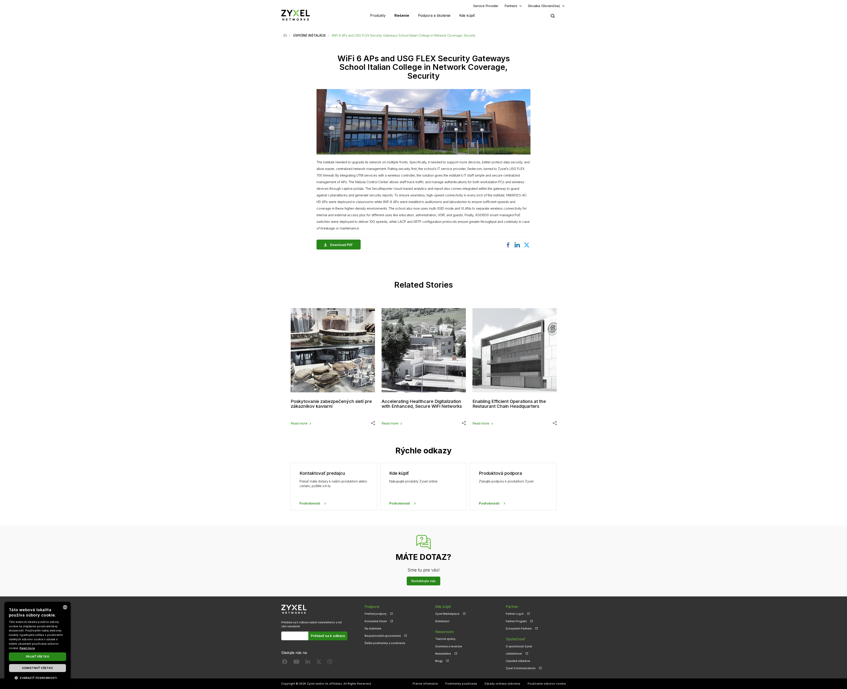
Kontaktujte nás (423, 581)
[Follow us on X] (318, 662)
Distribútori (442, 621)
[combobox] (65, 607)
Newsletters (443, 653)
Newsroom (444, 631)
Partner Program (516, 621)
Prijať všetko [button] (37, 656)
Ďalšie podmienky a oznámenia (385, 643)
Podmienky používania (461, 683)
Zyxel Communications (521, 668)
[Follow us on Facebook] (284, 662)
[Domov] (285, 35)
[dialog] (37, 643)
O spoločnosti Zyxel (519, 646)
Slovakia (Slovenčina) (544, 6)
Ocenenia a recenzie (448, 646)
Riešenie (401, 15)
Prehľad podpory (376, 613)
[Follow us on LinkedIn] (307, 662)
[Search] (552, 15)
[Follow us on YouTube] (296, 662)
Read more (299, 423)
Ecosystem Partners (519, 628)
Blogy (439, 661)
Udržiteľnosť (514, 653)
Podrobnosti (310, 503)
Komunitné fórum (376, 621)
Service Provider (485, 6)
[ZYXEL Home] (295, 15)
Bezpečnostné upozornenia (383, 635)
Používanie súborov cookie (547, 683)
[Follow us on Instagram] (329, 662)
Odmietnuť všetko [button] (37, 668)
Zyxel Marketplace (447, 613)
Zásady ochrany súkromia (502, 683)
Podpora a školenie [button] (434, 15)
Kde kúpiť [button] (467, 15)
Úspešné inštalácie (518, 661)
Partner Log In (515, 613)
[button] (37, 677)
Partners (510, 6)
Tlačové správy (445, 639)
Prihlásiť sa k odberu (328, 636)
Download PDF (341, 245)
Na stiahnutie (373, 628)
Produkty (378, 15)
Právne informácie (425, 683)
